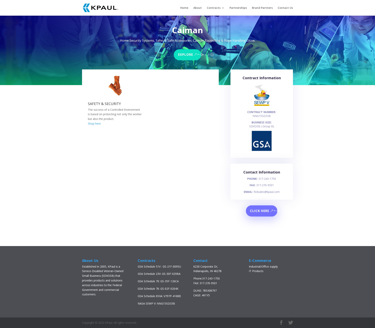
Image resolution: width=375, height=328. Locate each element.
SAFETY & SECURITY (104, 103)
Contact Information (261, 172)
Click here (259, 211)
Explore (185, 54)
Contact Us (285, 8)
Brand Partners (262, 8)
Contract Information (262, 77)
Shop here (94, 123)
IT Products (256, 271)
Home (184, 8)
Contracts (214, 8)
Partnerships (238, 8)
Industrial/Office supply (263, 266)
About (197, 8)
